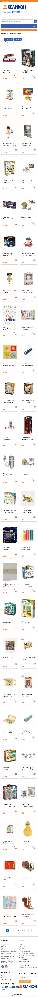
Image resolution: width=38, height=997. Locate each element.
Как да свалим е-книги (26, 953)
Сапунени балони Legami (8, 438)
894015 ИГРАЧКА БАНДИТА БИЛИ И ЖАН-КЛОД (28, 255)
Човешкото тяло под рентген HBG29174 (9, 622)
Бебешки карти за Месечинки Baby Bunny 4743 (9, 586)
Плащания (22, 948)
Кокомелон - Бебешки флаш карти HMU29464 (9, 843)
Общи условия (6, 950)
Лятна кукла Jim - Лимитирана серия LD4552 (9, 476)
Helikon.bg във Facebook (9, 963)
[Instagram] (6, 966)
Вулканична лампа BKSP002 (27, 438)
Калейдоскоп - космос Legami (27, 365)
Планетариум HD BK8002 (9, 255)
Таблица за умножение (25, 548)
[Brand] (14, 5)
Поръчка (22, 946)
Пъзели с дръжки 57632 (28, 658)
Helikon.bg (5, 1)
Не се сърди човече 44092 (8, 732)
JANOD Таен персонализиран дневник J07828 (9, 916)
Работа (3, 946)
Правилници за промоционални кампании (28, 966)
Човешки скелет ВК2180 (27, 71)
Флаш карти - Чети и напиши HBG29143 (27, 586)
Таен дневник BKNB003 (26, 695)
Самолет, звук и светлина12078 (27, 768)
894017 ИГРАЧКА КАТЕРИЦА (27, 915)
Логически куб (27, 878)
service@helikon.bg (7, 961)
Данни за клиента (25, 952)
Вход (3, 976)
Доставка (22, 950)
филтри (18, 39)
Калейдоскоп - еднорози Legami (28, 732)
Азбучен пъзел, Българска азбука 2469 (27, 329)
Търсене (21, 944)
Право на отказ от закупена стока (25, 960)
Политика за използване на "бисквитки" (9, 952)
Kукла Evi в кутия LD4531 (9, 291)
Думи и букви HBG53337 (8, 181)
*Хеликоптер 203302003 (26, 108)
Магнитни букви (9, 658)
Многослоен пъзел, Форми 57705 (8, 366)
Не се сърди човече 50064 (26, 512)
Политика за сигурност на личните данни (9, 957)
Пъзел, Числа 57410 (8, 879)
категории (9, 39)
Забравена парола (7, 980)
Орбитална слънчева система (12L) (8, 549)
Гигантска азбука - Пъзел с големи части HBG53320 (9, 512)
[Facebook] (2, 966)
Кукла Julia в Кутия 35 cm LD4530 (26, 145)
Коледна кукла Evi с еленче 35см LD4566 (10, 145)
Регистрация (5, 978)
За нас (3, 944)
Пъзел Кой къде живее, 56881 (9, 695)
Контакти (4, 948)
